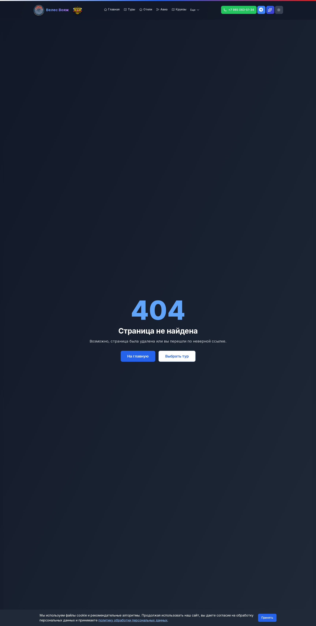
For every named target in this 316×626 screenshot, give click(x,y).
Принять (267, 617)
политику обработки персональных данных (132, 620)
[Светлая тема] (279, 10)
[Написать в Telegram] (261, 10)
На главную (138, 356)
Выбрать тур (177, 356)
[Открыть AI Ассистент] (270, 10)
